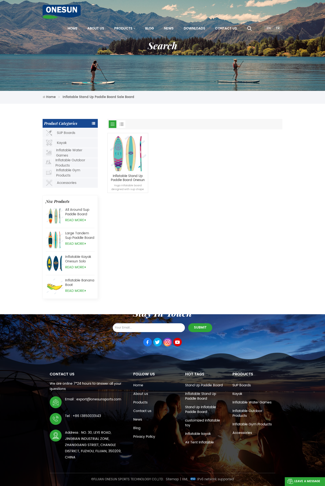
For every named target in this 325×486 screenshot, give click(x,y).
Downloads (194, 28)
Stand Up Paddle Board (204, 385)
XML (185, 479)
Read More (74, 220)
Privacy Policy (144, 436)
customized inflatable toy (202, 423)
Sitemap (172, 479)
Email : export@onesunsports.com (93, 399)
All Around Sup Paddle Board (77, 211)
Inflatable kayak (198, 434)
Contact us (226, 28)
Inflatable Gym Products (68, 173)
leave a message (307, 481)
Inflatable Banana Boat (79, 282)
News (169, 28)
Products (123, 28)
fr (278, 28)
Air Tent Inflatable (199, 442)
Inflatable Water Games (69, 153)
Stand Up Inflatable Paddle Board (200, 409)
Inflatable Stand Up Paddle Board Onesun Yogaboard (128, 178)
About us (95, 28)
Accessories (66, 183)
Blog (149, 28)
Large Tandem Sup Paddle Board (79, 235)
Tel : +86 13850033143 (83, 416)
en (269, 28)
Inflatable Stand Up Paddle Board (200, 396)
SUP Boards (66, 133)
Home (73, 28)
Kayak (62, 143)
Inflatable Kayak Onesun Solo (78, 259)
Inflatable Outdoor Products (70, 163)
